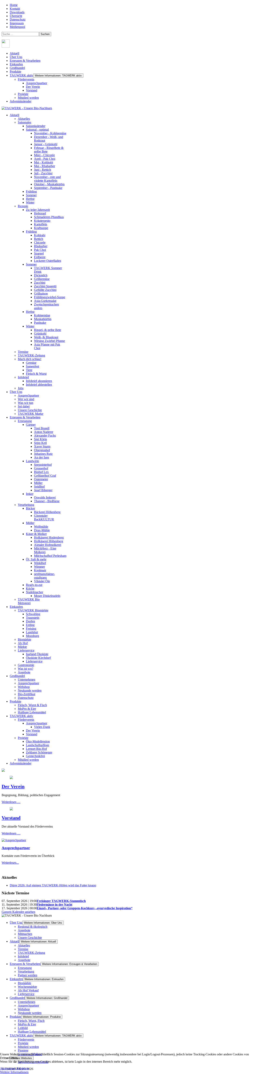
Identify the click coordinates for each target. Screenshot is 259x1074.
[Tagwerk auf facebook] (6, 46)
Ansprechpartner (36, 83)
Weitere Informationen (14, 1072)
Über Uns (16, 57)
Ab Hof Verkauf (28, 990)
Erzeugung (25, 968)
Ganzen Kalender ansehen (18, 912)
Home (14, 5)
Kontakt (15, 8)
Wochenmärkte (27, 986)
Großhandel (17, 68)
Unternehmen (26, 1002)
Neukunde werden (29, 1013)
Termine (23, 949)
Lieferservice (26, 994)
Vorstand (31, 90)
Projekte (23, 94)
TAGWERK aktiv (21, 75)
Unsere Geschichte (30, 937)
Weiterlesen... (10, 862)
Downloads (17, 12)
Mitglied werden (28, 97)
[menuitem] (14, 115)
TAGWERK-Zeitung (31, 952)
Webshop (24, 1009)
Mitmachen (25, 934)
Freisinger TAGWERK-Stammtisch (61, 901)
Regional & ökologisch (32, 926)
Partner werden (27, 975)
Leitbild (23, 1028)
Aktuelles (24, 945)
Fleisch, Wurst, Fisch (31, 1020)
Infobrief (23, 956)
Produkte (15, 71)
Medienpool (17, 27)
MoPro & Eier (27, 1024)
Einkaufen (16, 64)
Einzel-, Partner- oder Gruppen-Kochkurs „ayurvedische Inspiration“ (85, 908)
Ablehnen (22, 1068)
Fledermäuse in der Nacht (54, 904)
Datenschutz (17, 19)
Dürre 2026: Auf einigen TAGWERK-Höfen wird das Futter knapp (53, 885)
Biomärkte (24, 983)
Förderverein (26, 79)
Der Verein (33, 86)
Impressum (17, 23)
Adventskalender (20, 101)
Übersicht (16, 16)
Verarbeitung (26, 971)
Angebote (24, 930)
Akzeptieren (8, 1068)
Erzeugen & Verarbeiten (25, 60)
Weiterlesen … (11, 802)
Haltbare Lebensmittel (32, 1031)
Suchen (45, 34)
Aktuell (14, 53)
